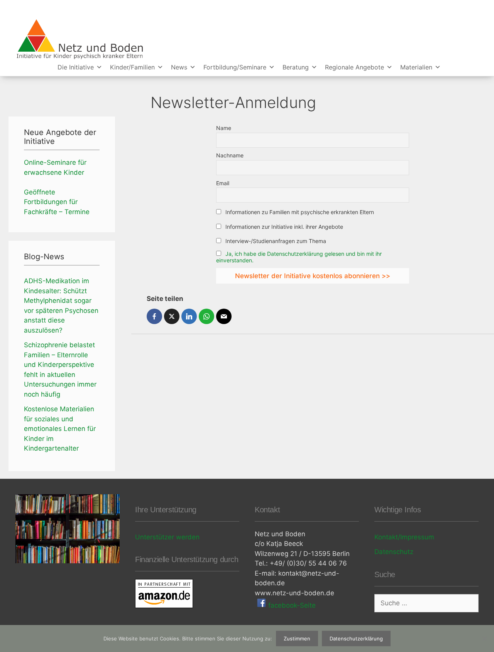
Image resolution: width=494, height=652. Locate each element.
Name (223, 128)
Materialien (416, 67)
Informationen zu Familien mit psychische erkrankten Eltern (299, 212)
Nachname (230, 155)
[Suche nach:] (426, 603)
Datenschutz (393, 552)
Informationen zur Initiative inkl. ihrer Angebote (283, 226)
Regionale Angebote (354, 67)
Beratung (296, 67)
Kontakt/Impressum (404, 537)
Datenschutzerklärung (356, 638)
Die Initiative (76, 67)
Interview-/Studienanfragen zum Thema (275, 241)
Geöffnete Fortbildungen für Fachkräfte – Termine (57, 202)
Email (222, 183)
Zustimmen (297, 638)
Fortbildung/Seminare (234, 67)
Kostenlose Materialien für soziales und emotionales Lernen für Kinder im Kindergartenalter (60, 428)
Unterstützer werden (167, 537)
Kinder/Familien (132, 67)
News (179, 67)
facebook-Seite (291, 605)
